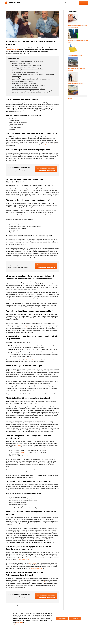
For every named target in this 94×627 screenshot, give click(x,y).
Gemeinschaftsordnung (32, 360)
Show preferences (62, 618)
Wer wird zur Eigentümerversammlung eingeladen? (24, 67)
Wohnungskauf (32, 563)
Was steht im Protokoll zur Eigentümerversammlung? (24, 87)
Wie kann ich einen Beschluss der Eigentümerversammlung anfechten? (28, 89)
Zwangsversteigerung (24, 559)
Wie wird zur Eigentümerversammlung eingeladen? (24, 71)
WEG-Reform (18, 445)
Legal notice (16, 624)
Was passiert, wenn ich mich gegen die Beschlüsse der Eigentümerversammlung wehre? (32, 91)
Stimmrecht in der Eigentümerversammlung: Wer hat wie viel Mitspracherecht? (30, 79)
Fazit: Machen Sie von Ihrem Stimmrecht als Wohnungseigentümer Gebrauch (30, 92)
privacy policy (19, 622)
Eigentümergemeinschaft (36, 568)
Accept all (75, 618)
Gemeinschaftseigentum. (12, 49)
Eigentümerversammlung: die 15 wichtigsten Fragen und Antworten (26, 61)
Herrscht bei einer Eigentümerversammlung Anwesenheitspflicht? (27, 69)
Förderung (23, 452)
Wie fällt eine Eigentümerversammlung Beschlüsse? (24, 83)
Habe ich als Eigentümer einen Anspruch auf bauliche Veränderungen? (28, 85)
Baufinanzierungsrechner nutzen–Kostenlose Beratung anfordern (46, 169)
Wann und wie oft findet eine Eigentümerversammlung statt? (26, 65)
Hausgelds (43, 582)
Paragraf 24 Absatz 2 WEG (49, 144)
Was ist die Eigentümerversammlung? (21, 63)
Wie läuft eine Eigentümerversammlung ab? (22, 81)
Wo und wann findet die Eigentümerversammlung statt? (25, 72)
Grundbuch (24, 327)
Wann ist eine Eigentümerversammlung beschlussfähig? (25, 78)
